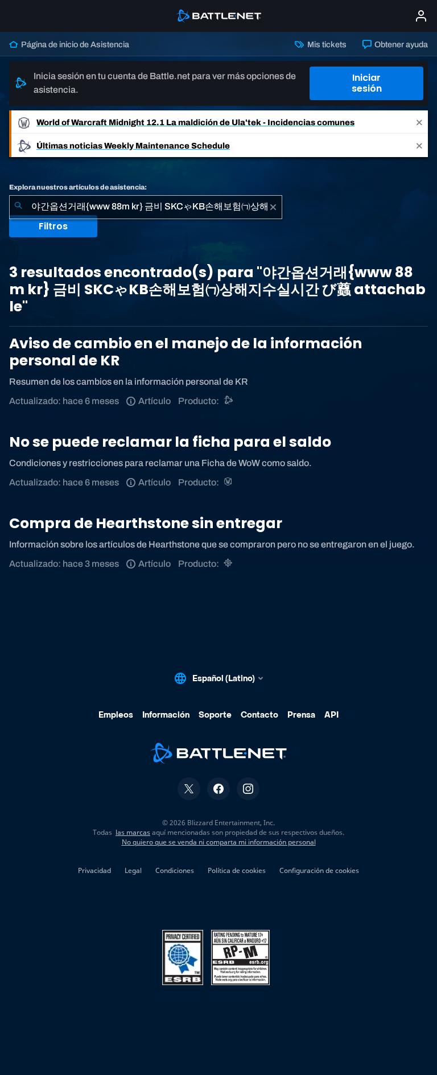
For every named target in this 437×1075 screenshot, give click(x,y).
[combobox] (145, 207)
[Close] (419, 122)
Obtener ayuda (400, 44)
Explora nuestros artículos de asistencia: (78, 187)
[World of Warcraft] (229, 482)
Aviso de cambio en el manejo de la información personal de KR (185, 351)
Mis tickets (326, 44)
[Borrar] (273, 207)
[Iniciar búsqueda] (18, 207)
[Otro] (229, 401)
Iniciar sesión (367, 83)
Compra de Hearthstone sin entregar (145, 523)
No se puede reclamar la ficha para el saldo (170, 442)
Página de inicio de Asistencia (74, 44)
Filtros (53, 226)
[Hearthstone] (229, 564)
